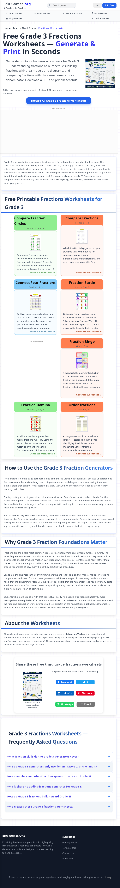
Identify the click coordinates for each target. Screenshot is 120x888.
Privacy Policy (69, 842)
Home (7, 28)
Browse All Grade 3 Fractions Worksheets (58, 100)
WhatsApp (67, 704)
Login (97, 5)
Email (87, 704)
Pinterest (87, 693)
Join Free (109, 5)
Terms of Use (69, 847)
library (107, 877)
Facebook (66, 682)
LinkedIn (66, 693)
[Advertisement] (59, 132)
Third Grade (29, 28)
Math (16, 28)
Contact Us (68, 853)
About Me (67, 858)
